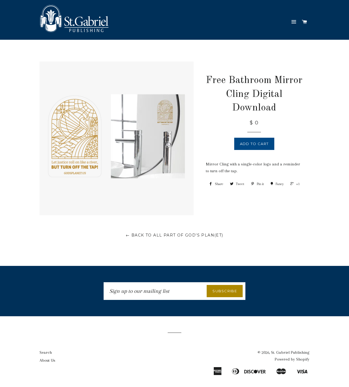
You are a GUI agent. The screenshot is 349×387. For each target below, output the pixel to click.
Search (46, 352)
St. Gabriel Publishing (290, 352)
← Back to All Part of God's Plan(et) (174, 235)
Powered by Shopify (292, 359)
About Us (47, 360)
